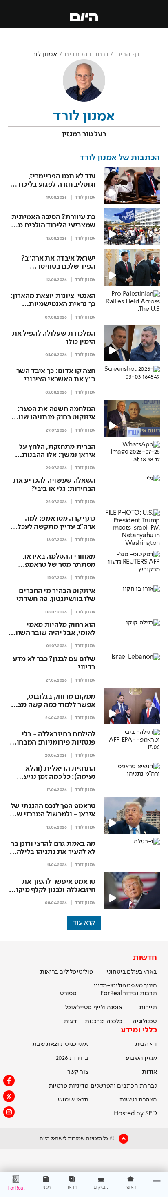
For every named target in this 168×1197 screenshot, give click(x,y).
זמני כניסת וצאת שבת (60, 1044)
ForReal (111, 993)
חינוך (150, 986)
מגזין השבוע (141, 1058)
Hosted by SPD (135, 1113)
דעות (70, 1021)
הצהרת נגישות (138, 1100)
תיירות (148, 1007)
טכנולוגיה (145, 1021)
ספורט (68, 993)
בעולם (134, 972)
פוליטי (85, 972)
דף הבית (127, 54)
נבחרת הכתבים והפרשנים (124, 1086)
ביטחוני (116, 972)
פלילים (67, 972)
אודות (149, 1072)
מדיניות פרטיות (68, 1086)
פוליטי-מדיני (110, 986)
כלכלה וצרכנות (103, 1021)
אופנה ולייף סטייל (99, 1007)
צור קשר (77, 1072)
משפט (135, 986)
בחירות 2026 (72, 1058)
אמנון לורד (85, 197)
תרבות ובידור (140, 993)
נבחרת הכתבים (86, 54)
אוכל (71, 1007)
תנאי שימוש (73, 1100)
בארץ (150, 972)
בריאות (49, 972)
